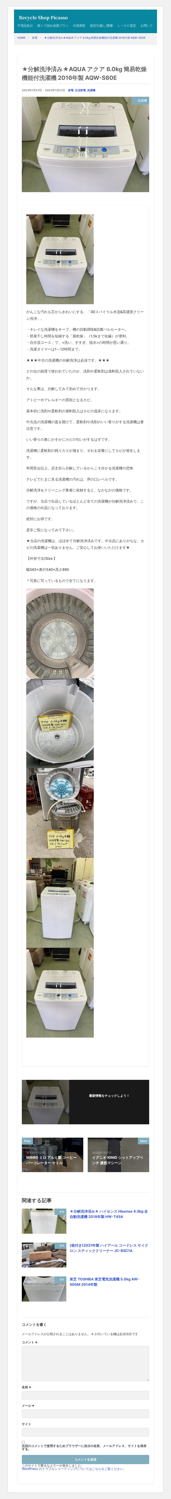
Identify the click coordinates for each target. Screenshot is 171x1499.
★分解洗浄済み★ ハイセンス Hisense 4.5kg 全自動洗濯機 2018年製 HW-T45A (109, 1214)
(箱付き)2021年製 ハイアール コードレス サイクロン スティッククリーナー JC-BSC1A (109, 1248)
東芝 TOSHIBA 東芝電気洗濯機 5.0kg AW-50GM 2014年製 (104, 1282)
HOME (21, 37)
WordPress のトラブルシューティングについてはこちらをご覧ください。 (74, 1469)
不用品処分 (25, 25)
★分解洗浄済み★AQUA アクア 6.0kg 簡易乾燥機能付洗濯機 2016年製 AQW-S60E (94, 37)
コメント (30, 1342)
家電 (34, 37)
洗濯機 (91, 90)
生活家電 (80, 90)
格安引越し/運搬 (101, 25)
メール (28, 1405)
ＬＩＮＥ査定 (126, 25)
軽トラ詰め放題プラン (53, 25)
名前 (26, 1387)
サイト (26, 1424)
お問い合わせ (149, 25)
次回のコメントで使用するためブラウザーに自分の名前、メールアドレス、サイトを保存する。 (84, 1447)
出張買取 (79, 25)
